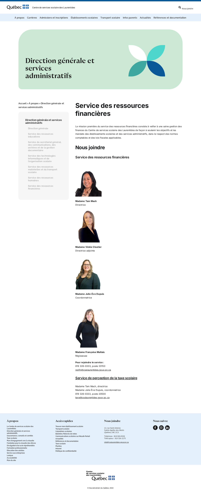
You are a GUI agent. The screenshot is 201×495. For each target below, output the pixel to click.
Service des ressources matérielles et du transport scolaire (42, 170)
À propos (34, 103)
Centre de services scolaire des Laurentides (53, 7)
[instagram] (161, 427)
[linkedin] (167, 427)
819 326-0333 (119, 436)
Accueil (22, 103)
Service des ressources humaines (40, 179)
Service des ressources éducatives (40, 135)
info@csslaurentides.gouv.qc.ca (116, 442)
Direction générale (38, 128)
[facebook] (155, 427)
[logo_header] (18, 5)
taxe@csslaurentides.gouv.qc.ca (92, 397)
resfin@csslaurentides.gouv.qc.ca (93, 370)
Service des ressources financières (40, 187)
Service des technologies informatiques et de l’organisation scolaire (42, 159)
